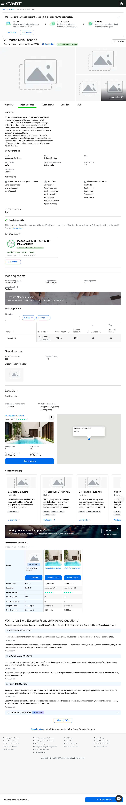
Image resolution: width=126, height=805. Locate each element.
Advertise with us (100, 747)
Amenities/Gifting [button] (57, 511)
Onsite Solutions (9, 750)
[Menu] (2, 3)
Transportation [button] (12, 511)
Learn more (17, 228)
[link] (21, 482)
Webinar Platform (39, 753)
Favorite (120, 42)
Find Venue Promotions (11, 744)
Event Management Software (43, 738)
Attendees (9, 314)
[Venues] (121, 3)
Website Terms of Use (102, 744)
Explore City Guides (10, 747)
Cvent (4, 9)
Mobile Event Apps (39, 744)
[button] (37, 74)
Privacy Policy (99, 738)
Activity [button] (46, 511)
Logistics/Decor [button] (119, 514)
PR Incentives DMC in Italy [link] (56, 492)
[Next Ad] (52, 417)
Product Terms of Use (102, 741)
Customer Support (70, 744)
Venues (11, 9)
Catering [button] (46, 514)
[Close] (118, 17)
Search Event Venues (10, 741)
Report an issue (38, 729)
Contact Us (68, 741)
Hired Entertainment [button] (93, 511)
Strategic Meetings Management (45, 747)
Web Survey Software (41, 750)
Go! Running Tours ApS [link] (90, 492)
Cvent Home (68, 738)
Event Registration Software (43, 741)
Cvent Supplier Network (11, 738)
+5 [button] (53, 514)
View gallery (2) (117, 97)
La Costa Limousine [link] (18, 492)
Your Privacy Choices (71, 747)
